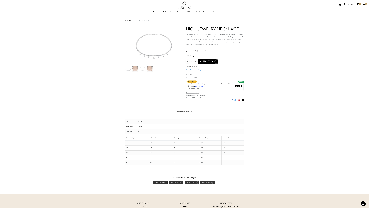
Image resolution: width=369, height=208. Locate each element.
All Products (128, 20)
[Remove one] (187, 61)
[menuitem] (168, 12)
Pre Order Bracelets (192, 182)
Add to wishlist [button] (193, 66)
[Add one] (195, 61)
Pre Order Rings (160, 182)
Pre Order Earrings (176, 182)
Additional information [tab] (184, 112)
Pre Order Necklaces (207, 182)
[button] (129, 45)
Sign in (352, 4)
